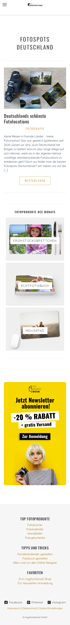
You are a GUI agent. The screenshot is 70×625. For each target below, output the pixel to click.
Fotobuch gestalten (35, 558)
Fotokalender (35, 529)
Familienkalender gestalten (35, 554)
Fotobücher (35, 525)
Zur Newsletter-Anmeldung (35, 583)
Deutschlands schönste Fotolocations (25, 118)
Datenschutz (29, 608)
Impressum (13, 608)
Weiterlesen (37, 181)
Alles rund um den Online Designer (35, 562)
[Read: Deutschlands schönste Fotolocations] (35, 88)
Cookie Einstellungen (51, 608)
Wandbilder (35, 533)
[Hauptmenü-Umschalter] (4, 4)
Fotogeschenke (35, 538)
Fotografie (35, 129)
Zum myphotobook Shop (35, 579)
